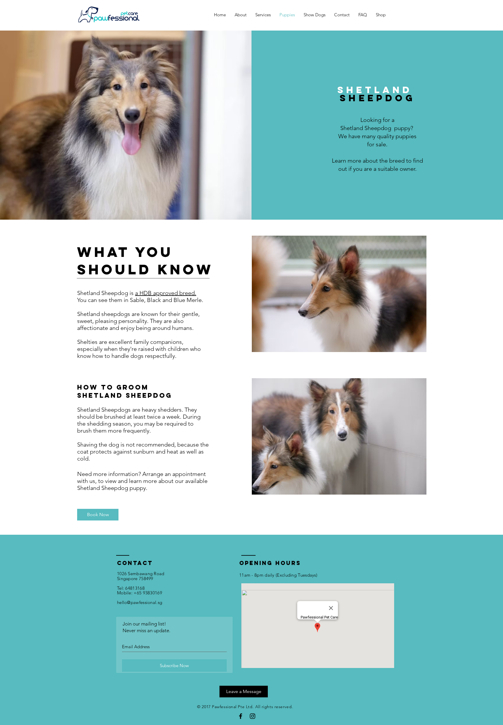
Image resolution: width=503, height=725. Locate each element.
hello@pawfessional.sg (139, 602)
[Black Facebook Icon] (240, 716)
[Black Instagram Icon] (252, 716)
